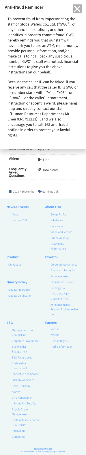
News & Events (18, 207)
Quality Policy (17, 282)
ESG (10, 322)
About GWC (53, 207)
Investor (51, 257)
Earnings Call (50, 191)
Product (13, 257)
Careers (51, 322)
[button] (77, 8)
